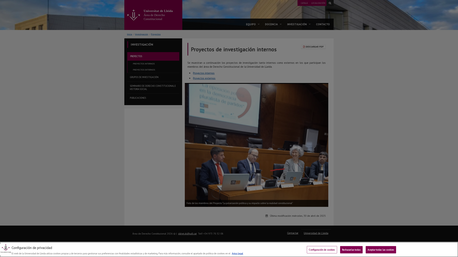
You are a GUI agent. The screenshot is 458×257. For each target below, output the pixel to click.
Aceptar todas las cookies (381, 249)
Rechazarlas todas (351, 249)
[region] (229, 249)
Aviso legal (237, 253)
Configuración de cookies (322, 249)
